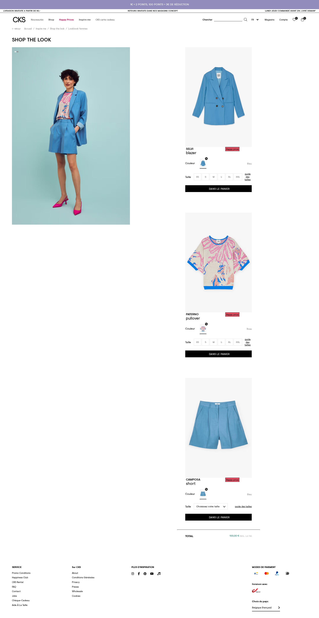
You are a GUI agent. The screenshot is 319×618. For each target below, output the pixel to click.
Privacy (76, 582)
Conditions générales (83, 577)
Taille (188, 177)
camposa (193, 479)
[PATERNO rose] (203, 329)
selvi (189, 148)
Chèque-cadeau (21, 600)
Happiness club (20, 577)
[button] (37, 20)
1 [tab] (15, 51)
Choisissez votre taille (207, 506)
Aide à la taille (19, 605)
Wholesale (77, 591)
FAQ (14, 586)
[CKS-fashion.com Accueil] (19, 19)
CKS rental (17, 582)
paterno (192, 314)
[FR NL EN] (256, 19)
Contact (16, 591)
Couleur (190, 163)
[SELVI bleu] (203, 164)
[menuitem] (37, 19)
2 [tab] (17, 51)
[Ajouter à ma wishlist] (248, 149)
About (75, 573)
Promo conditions (21, 573)
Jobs (14, 596)
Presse (75, 586)
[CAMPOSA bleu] (203, 494)
